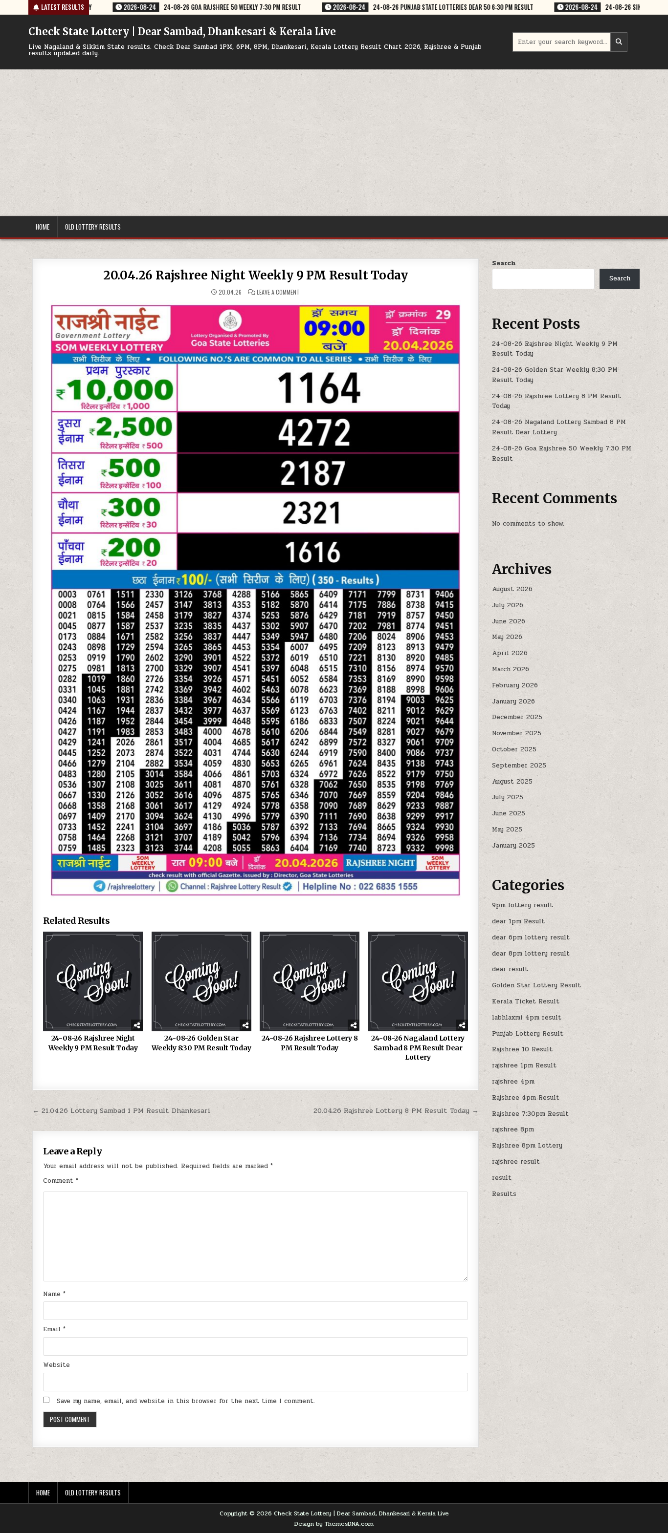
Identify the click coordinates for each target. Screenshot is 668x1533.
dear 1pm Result (518, 921)
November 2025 (516, 733)
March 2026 (510, 669)
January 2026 (513, 701)
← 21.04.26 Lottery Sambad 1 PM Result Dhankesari (121, 1110)
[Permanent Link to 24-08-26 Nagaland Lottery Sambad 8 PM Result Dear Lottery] (418, 981)
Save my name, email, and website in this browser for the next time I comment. (186, 1401)
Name (54, 1294)
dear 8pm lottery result (531, 953)
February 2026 (515, 685)
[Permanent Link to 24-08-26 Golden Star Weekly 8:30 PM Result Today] (201, 981)
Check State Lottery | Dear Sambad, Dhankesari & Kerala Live (182, 31)
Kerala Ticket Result (525, 1001)
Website (56, 1365)
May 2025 (507, 829)
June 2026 (508, 621)
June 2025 (508, 813)
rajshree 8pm (513, 1129)
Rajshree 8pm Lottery (527, 1145)
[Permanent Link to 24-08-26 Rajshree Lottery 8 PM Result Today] (309, 981)
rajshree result (516, 1162)
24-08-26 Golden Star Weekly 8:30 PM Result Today (201, 1043)
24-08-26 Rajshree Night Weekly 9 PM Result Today (93, 1043)
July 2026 (507, 605)
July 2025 (507, 797)
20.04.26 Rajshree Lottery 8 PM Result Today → (396, 1110)
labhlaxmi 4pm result (526, 1017)
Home (42, 227)
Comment (60, 1181)
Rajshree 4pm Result (525, 1098)
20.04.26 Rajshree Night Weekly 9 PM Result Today (255, 275)
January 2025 (513, 846)
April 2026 (510, 653)
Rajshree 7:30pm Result (530, 1114)
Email (54, 1329)
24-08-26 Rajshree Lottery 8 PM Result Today (310, 1043)
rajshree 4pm (513, 1081)
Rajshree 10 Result (522, 1049)
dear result (510, 969)
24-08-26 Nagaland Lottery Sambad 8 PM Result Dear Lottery (418, 1048)
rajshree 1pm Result (524, 1065)
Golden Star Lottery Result (536, 985)
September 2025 (519, 765)
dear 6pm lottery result (531, 937)
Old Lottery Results (93, 227)
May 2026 (507, 637)
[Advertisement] (334, 142)
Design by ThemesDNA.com (334, 1524)
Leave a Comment (278, 292)
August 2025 (512, 782)
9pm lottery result (522, 905)
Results (504, 1194)
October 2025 (514, 749)
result (502, 1178)
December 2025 (517, 717)
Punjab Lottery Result (527, 1034)
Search (503, 263)
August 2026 (512, 589)
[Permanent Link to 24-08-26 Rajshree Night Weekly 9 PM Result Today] (93, 981)
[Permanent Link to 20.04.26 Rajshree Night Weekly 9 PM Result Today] (255, 600)
